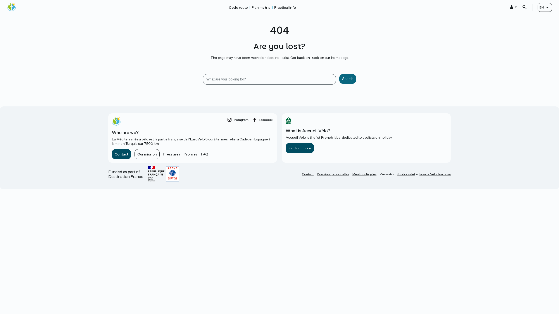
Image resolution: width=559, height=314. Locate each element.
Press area (171, 154)
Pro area (190, 154)
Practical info (285, 7)
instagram (241, 120)
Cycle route (238, 7)
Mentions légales (364, 174)
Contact (121, 154)
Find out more (299, 148)
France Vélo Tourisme (435, 174)
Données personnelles (333, 174)
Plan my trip (261, 7)
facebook (266, 120)
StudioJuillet (406, 174)
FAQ (204, 154)
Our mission (147, 154)
